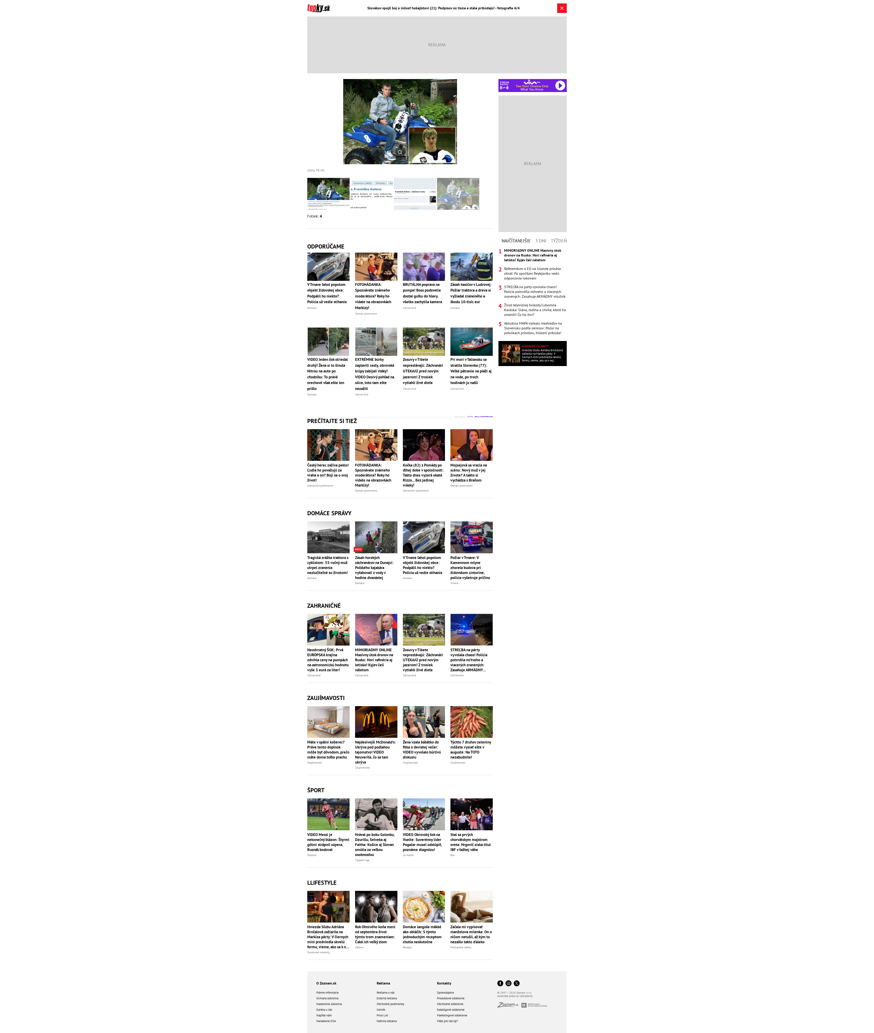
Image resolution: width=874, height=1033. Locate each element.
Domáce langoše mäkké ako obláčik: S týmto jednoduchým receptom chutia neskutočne (422, 934)
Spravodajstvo (445, 993)
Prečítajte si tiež (332, 421)
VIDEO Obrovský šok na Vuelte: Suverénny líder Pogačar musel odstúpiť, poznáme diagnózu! (422, 842)
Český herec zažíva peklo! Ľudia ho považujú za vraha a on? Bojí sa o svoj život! (328, 473)
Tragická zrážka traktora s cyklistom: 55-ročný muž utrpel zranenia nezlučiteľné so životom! (327, 565)
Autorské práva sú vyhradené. (515, 996)
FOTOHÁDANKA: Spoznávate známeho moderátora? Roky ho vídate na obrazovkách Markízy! (373, 475)
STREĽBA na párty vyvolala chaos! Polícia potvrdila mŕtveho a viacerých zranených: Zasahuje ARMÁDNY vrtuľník (468, 659)
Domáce (312, 578)
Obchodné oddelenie (450, 1004)
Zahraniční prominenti (320, 485)
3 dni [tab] (540, 241)
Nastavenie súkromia (329, 1004)
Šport (316, 790)
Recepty (407, 947)
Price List (382, 1015)
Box (452, 855)
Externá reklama (387, 998)
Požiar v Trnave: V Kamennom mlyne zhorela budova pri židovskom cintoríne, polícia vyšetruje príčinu (470, 567)
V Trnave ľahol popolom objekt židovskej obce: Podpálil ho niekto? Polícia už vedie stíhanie (422, 565)
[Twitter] (517, 983)
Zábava (359, 947)
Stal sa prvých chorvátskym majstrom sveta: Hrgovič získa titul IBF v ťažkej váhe (470, 842)
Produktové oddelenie (451, 998)
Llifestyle (322, 882)
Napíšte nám (324, 1015)
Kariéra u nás (324, 1010)
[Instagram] (508, 983)
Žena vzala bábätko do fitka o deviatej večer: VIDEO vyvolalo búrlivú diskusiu (422, 750)
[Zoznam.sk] (509, 1006)
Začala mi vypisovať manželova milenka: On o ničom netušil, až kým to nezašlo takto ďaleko (471, 934)
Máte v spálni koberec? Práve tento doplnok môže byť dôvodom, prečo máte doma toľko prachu (328, 750)
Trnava (454, 583)
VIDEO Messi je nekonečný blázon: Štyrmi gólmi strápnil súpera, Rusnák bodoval (328, 842)
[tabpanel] (532, 291)
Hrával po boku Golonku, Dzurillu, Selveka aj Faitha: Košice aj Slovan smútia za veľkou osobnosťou (374, 844)
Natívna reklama (387, 1021)
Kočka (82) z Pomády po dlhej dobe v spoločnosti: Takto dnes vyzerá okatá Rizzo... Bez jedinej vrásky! (423, 475)
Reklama (383, 983)
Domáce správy (329, 513)
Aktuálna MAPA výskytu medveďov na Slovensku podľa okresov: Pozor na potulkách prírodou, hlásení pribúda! (533, 328)
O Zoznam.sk (326, 983)
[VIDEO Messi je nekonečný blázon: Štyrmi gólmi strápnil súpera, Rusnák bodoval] (328, 814)
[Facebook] (500, 983)
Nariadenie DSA (326, 1021)
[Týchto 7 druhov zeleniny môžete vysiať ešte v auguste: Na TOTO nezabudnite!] (471, 722)
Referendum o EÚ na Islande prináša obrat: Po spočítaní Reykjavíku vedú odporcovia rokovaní (532, 273)
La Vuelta (408, 855)
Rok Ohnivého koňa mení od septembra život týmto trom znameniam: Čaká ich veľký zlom (375, 934)
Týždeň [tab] (559, 241)
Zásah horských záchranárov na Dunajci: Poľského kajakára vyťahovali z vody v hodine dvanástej (374, 567)
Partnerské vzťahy (460, 947)
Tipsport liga (362, 860)
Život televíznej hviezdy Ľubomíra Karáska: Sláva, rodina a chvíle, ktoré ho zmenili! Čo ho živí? (535, 310)
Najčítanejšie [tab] (516, 241)
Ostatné (311, 855)
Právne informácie (327, 993)
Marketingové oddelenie (452, 1015)
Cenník (381, 1010)
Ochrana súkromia (327, 998)
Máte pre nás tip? (447, 1021)
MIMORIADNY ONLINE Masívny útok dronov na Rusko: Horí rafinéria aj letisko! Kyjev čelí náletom (374, 659)
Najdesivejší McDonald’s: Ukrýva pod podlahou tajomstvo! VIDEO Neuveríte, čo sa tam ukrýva (375, 752)
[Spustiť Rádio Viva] (532, 81)
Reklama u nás (385, 993)
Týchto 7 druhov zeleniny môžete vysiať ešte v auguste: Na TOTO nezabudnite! (470, 750)
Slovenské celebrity (318, 952)
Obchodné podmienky (390, 1004)
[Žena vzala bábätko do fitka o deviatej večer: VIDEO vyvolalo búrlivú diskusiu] (424, 722)
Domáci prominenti (366, 490)
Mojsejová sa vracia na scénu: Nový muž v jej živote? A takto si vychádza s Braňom (468, 473)
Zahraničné (324, 605)
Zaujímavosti (326, 698)
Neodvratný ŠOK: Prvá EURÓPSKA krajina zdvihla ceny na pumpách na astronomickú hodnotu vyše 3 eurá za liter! (328, 659)
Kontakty (444, 983)
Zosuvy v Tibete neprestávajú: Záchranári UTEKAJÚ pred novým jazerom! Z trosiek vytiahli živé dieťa (423, 659)
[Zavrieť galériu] (562, 8)
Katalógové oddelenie (451, 1010)
